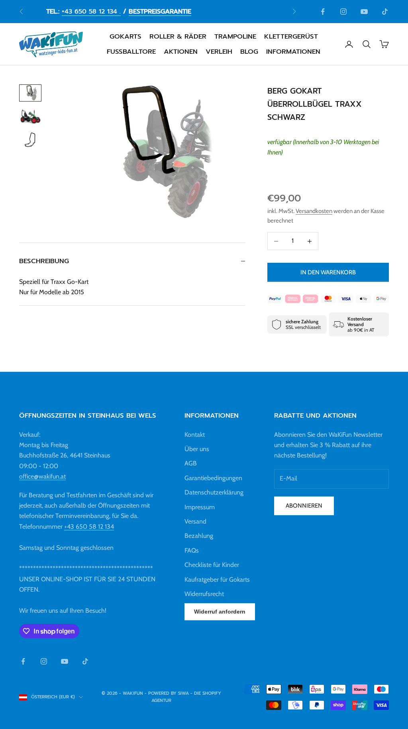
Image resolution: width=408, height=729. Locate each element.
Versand (195, 521)
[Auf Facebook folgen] (323, 12)
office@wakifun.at (42, 476)
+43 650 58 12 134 (89, 526)
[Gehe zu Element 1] (30, 93)
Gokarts (125, 36)
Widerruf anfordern (219, 611)
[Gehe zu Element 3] (30, 140)
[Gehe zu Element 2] (30, 116)
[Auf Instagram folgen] (343, 12)
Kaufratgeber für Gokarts (217, 579)
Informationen (293, 52)
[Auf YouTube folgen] (364, 12)
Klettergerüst (291, 36)
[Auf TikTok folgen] (385, 12)
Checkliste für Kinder (211, 565)
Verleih (219, 52)
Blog (249, 52)
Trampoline (235, 36)
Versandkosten (314, 211)
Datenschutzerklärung (213, 492)
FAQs (191, 550)
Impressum (199, 507)
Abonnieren (304, 505)
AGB (190, 463)
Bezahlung (198, 535)
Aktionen (181, 52)
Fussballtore (131, 52)
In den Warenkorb (328, 272)
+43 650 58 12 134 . (91, 11)
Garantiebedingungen (213, 478)
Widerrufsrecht (204, 594)
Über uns (196, 449)
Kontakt (194, 434)
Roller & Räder (177, 36)
